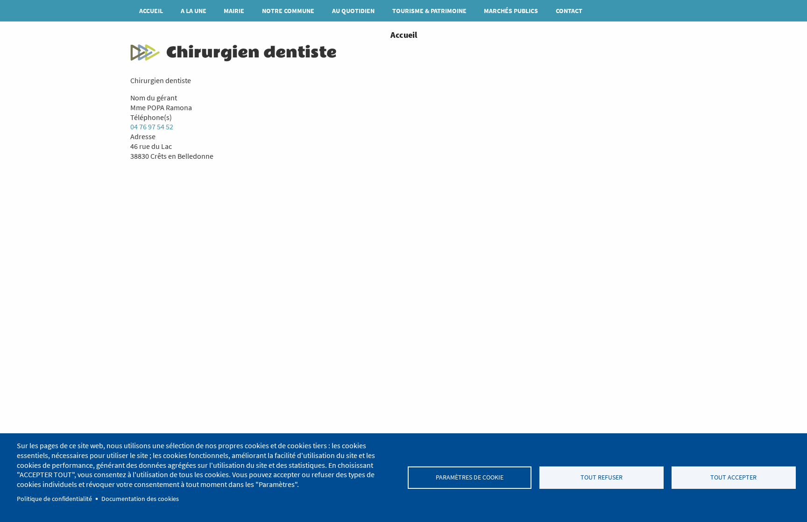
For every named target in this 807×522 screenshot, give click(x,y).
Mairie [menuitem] (234, 11)
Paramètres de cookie (469, 477)
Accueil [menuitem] (151, 11)
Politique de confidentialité (54, 499)
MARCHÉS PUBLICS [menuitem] (511, 11)
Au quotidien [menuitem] (353, 11)
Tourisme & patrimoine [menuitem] (429, 11)
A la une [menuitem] (193, 11)
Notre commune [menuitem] (288, 11)
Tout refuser (601, 477)
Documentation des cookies (140, 499)
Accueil (403, 34)
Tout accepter (733, 477)
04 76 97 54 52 (151, 126)
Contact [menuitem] (569, 11)
